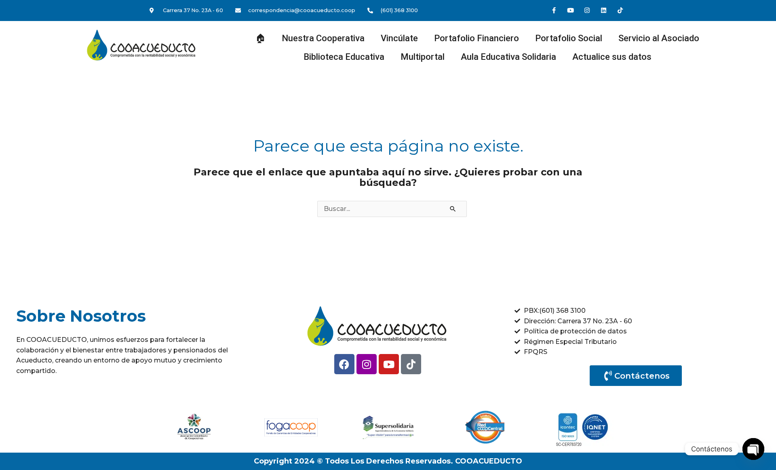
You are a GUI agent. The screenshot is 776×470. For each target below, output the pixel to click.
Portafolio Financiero (476, 38)
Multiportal (423, 57)
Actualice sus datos (612, 57)
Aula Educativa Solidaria (508, 57)
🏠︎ (260, 38)
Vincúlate (399, 38)
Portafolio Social (568, 38)
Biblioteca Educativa (344, 57)
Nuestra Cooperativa (323, 38)
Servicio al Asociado (658, 38)
